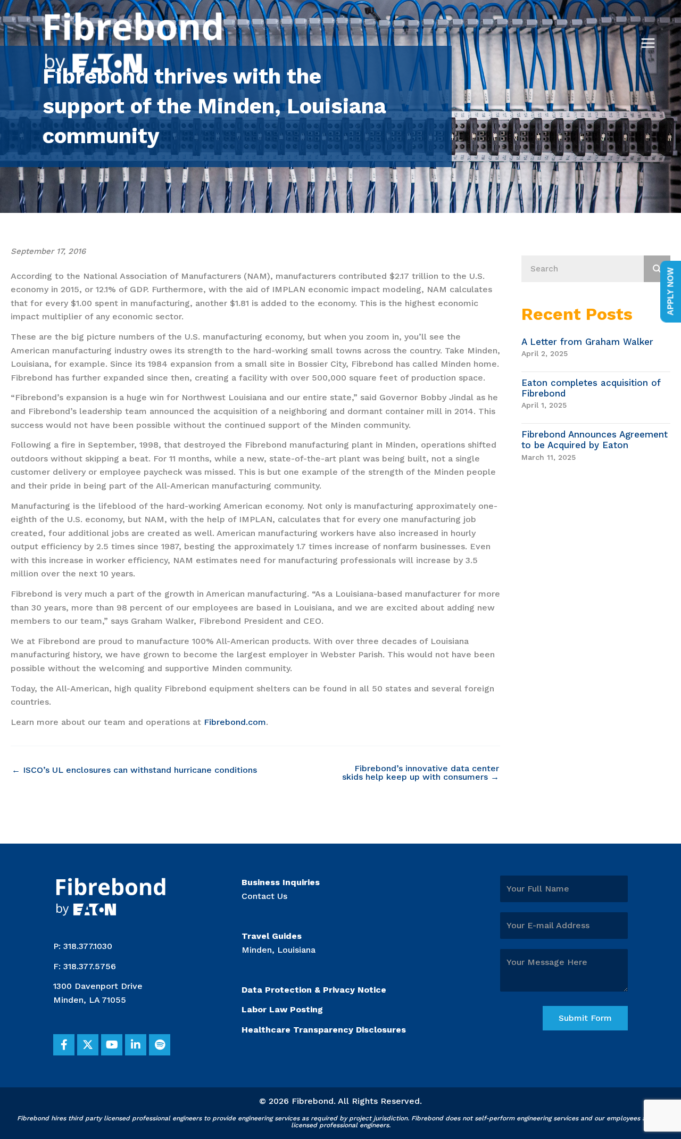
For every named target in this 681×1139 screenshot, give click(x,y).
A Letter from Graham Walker (587, 341)
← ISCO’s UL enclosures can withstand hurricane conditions (134, 770)
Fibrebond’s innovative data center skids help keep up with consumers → (420, 772)
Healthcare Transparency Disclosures (324, 1030)
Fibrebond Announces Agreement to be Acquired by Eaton (594, 439)
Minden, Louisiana (278, 950)
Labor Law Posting (282, 1009)
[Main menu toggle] (648, 43)
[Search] (657, 268)
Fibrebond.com (235, 722)
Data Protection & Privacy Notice (314, 990)
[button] (63, 1044)
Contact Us (264, 896)
